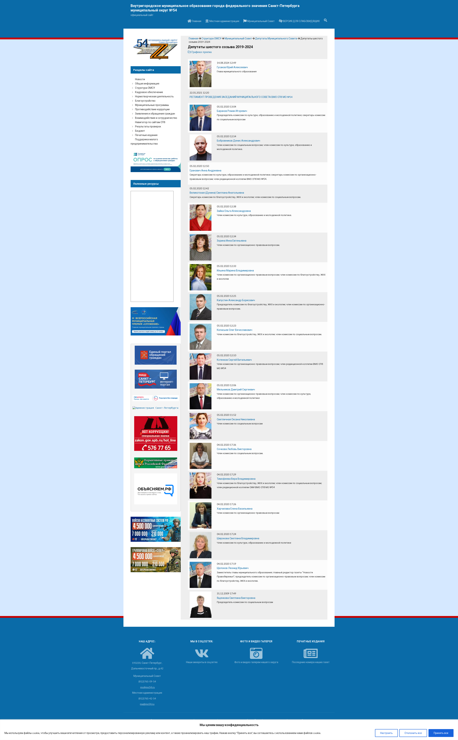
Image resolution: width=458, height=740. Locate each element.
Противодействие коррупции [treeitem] (152, 109)
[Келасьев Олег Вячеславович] (200, 336)
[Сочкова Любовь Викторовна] (200, 455)
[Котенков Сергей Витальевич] (200, 366)
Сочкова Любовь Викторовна (234, 449)
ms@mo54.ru (147, 687)
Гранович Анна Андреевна (205, 170)
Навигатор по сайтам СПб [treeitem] (150, 122)
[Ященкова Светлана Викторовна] (200, 604)
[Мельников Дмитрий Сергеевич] (200, 395)
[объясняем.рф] (156, 488)
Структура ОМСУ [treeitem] (145, 87)
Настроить (386, 732)
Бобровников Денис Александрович (238, 140)
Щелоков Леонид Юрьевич (233, 567)
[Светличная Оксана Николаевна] (200, 425)
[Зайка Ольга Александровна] (200, 217)
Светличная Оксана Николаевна (236, 419)
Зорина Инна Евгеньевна (231, 240)
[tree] (156, 111)
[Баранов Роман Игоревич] (200, 117)
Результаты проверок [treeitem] (148, 126)
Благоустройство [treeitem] (145, 100)
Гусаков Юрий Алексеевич (232, 67)
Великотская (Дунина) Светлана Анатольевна (217, 192)
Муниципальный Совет (261, 21)
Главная (196, 21)
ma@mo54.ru (147, 703)
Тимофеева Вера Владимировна (236, 478)
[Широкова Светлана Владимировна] (200, 544)
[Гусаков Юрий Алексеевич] (200, 73)
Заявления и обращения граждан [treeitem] (155, 113)
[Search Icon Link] (325, 21)
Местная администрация (224, 21)
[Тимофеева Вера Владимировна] (200, 485)
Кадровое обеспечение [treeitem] (149, 92)
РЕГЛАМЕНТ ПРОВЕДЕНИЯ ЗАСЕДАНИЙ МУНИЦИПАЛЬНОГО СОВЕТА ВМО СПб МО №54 (241, 96)
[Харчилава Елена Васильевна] (200, 515)
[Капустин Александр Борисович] (200, 306)
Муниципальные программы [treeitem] (152, 104)
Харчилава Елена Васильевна (234, 508)
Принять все (441, 732)
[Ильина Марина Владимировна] (200, 276)
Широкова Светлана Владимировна (238, 538)
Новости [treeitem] (140, 79)
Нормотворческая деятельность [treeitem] (154, 96)
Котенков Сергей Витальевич (234, 359)
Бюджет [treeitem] (140, 130)
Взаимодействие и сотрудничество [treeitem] (156, 117)
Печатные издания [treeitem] (146, 135)
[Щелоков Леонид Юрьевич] (200, 574)
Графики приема (201, 51)
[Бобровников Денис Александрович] (200, 147)
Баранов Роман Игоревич (232, 110)
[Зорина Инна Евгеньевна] (200, 247)
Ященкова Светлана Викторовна (236, 597)
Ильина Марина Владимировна (235, 270)
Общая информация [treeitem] (147, 83)
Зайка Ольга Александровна (234, 210)
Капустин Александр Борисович (236, 300)
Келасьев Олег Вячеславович (234, 329)
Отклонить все (413, 732)
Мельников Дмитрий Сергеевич (236, 389)
